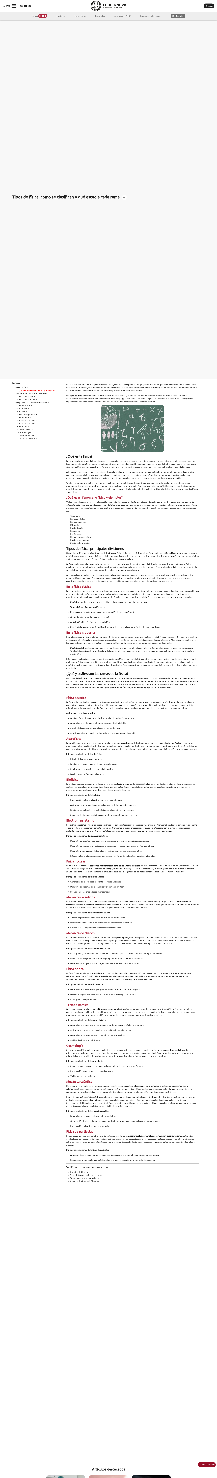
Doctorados (100, 16)
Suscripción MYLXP (122, 16)
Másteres (61, 16)
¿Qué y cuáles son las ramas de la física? (30, 402)
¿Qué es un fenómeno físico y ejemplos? (35, 390)
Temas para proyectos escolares (84, 1178)
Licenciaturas (80, 16)
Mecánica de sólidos (26, 420)
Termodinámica (24, 429)
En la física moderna (26, 399)
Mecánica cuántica (25, 435)
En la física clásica (25, 396)
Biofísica (21, 411)
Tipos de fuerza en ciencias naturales (86, 1175)
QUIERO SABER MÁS (207, 1464)
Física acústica (23, 405)
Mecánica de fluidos (26, 423)
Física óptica (22, 426)
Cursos (39, 16)
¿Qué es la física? (20, 387)
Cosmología (23, 432)
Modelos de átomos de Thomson (84, 1181)
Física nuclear (23, 417)
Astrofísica (22, 408)
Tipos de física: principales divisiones (29, 393)
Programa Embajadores (150, 16)
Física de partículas (26, 438)
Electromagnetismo (26, 414)
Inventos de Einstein (79, 1172)
